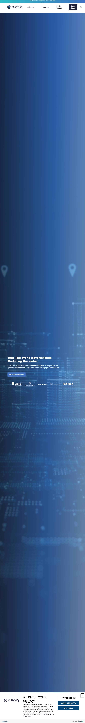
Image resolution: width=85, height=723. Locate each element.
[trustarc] (80, 721)
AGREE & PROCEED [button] (68, 703)
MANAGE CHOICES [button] (68, 698)
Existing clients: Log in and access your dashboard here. (42, 1)
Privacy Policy (43, 714)
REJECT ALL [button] (68, 708)
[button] (82, 696)
